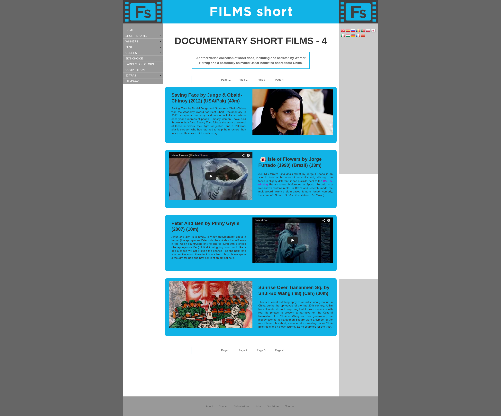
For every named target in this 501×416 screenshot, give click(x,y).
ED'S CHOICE (134, 58)
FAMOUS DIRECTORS (139, 64)
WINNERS (131, 41)
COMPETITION (135, 69)
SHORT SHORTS (136, 35)
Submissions (241, 406)
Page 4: (280, 79)
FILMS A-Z (132, 81)
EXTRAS (130, 75)
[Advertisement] (143, 147)
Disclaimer (273, 406)
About (209, 406)
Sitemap (290, 406)
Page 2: (243, 79)
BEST (128, 47)
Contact (223, 406)
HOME (129, 30)
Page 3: (261, 79)
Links (258, 406)
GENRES (131, 52)
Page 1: (226, 79)
